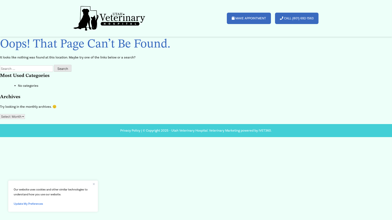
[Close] (93, 184)
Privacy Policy (130, 130)
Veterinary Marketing (224, 130)
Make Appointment (250, 18)
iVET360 (265, 130)
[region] (53, 196)
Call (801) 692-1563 (298, 18)
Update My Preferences (28, 204)
